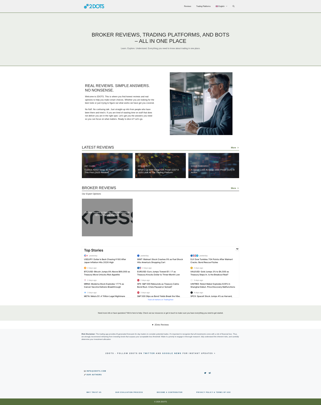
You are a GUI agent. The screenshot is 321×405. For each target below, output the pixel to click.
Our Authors (94, 375)
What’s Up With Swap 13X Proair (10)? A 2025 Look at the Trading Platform (158, 171)
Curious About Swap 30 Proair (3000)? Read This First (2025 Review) (107, 171)
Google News (171, 353)
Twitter (149, 353)
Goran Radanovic (200, 166)
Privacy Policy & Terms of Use (213, 392)
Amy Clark (90, 166)
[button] (233, 6)
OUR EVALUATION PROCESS (129, 392)
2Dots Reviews (162, 325)
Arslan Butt (144, 166)
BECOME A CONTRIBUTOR (170, 392)
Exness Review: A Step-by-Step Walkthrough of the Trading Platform (107, 213)
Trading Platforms (203, 6)
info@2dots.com (96, 371)
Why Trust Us (94, 392)
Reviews (187, 6)
